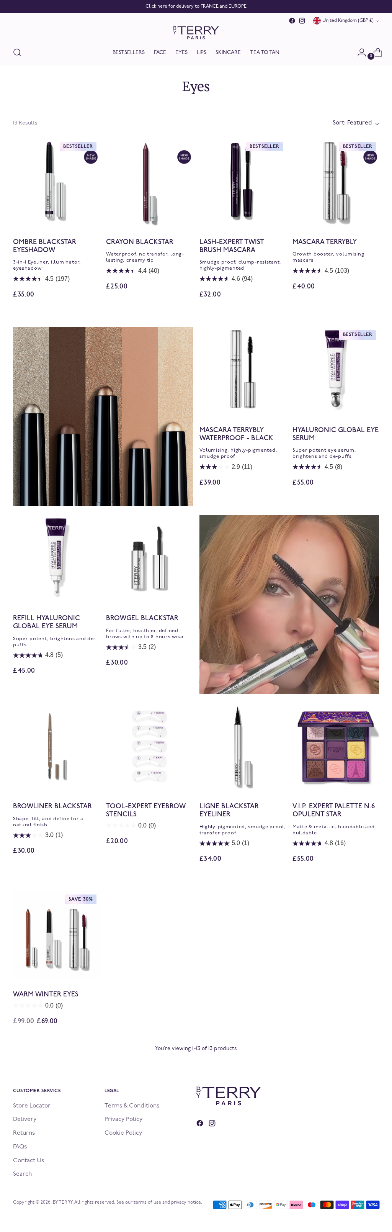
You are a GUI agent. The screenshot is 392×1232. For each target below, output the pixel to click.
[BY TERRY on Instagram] (302, 20)
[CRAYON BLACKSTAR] (149, 182)
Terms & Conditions (132, 1106)
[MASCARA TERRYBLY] (335, 182)
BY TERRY (62, 1202)
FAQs (20, 1147)
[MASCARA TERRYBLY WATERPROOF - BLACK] (242, 370)
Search (22, 1174)
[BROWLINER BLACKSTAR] (56, 746)
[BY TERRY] (196, 32)
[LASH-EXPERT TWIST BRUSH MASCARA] (242, 182)
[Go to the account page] (358, 52)
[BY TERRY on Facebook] (292, 20)
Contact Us (28, 1161)
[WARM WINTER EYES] (56, 934)
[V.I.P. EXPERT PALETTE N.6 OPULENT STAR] (335, 746)
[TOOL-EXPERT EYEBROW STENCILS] (149, 746)
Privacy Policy (123, 1119)
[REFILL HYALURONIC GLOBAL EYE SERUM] (56, 558)
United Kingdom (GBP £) (348, 20)
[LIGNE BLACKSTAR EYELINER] (242, 746)
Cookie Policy (123, 1133)
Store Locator (32, 1106)
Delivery (24, 1119)
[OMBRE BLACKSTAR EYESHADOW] (56, 182)
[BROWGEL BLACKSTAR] (149, 558)
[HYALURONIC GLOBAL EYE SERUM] (335, 370)
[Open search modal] (17, 52)
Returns (24, 1133)
